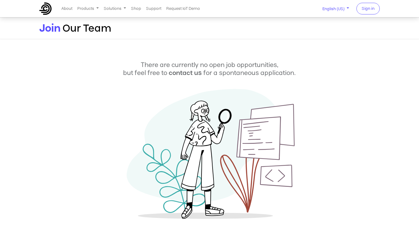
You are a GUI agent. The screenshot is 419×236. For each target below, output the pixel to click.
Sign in (368, 8)
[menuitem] (67, 8)
